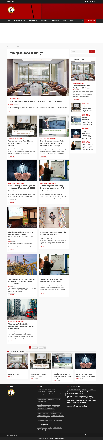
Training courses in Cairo (43, 413)
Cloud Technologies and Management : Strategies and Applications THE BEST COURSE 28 (22, 170)
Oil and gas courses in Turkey (44, 406)
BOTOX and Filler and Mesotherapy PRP (46, 391)
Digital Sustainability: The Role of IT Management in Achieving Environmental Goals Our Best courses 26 (22, 217)
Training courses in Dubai (56, 413)
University (48, 429)
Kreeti (56, 438)
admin (9, 148)
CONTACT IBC (13, 435)
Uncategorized (41, 429)
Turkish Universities (58, 420)
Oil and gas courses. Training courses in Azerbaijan (48, 404)
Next (45, 347)
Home (9, 20)
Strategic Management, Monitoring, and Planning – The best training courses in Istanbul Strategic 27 (54, 126)
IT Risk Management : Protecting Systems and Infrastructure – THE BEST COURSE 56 (54, 170)
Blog (8, 435)
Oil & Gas (40, 397)
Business (14, 138)
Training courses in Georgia (43, 415)
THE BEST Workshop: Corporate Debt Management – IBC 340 (54, 217)
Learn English (55, 20)
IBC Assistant (10, 104)
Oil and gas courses (42, 401)
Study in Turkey (33, 20)
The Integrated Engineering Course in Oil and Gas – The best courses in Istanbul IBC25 (22, 264)
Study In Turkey (56, 406)
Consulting (44, 20)
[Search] (82, 21)
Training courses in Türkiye (43, 417)
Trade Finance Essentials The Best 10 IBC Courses (38, 78)
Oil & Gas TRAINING (48, 397)
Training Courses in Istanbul (57, 415)
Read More (11, 111)
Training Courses (50, 408)
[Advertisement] (51, 33)
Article (71, 20)
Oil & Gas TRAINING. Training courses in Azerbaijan (49, 399)
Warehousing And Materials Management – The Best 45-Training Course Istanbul (22, 309)
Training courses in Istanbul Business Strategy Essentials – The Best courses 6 (22, 126)
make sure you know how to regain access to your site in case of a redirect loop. (51, 394)
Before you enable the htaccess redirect (46, 389)
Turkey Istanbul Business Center (45, 420)
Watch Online (91, 20)
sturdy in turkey (41, 408)
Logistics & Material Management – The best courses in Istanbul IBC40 (54, 264)
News (64, 20)
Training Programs (19, 20)
